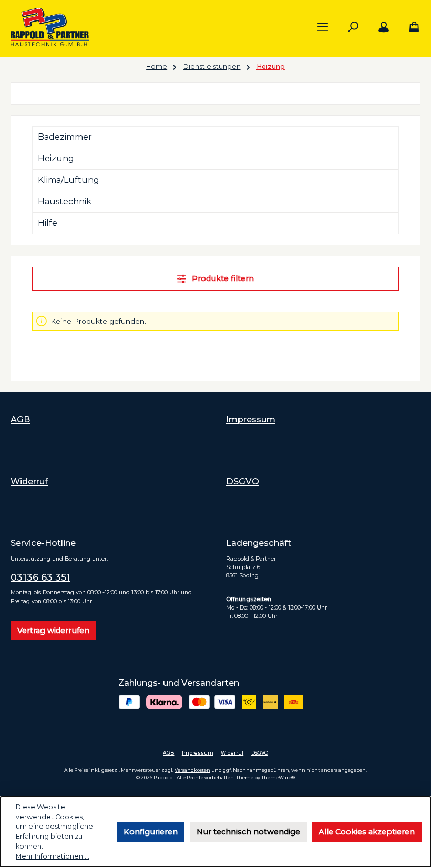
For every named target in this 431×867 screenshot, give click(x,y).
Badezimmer (65, 137)
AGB (20, 419)
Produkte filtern (222, 278)
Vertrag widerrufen (53, 630)
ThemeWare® (278, 777)
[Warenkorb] (411, 27)
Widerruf (29, 481)
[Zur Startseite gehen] (50, 27)
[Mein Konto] (383, 27)
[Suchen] (353, 27)
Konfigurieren (151, 832)
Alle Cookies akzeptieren (367, 832)
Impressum (250, 419)
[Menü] (322, 27)
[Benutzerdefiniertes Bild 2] (164, 702)
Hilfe (47, 223)
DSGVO (242, 481)
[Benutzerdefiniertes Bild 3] (212, 702)
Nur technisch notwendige (248, 832)
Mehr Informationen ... (52, 856)
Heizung (56, 158)
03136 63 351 (40, 577)
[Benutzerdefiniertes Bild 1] (129, 702)
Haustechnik (64, 202)
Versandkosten (192, 770)
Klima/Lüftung (68, 180)
